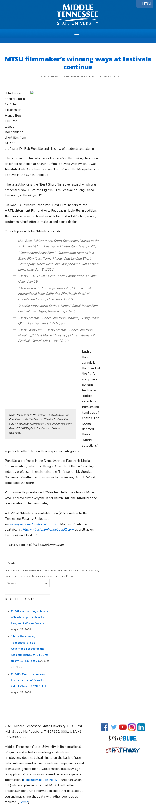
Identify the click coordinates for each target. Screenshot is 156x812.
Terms (23, 802)
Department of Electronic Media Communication (70, 570)
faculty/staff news (15, 576)
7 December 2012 (75, 76)
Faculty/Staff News (105, 76)
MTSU (146, 4)
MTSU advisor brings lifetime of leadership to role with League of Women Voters (30, 617)
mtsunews (51, 76)
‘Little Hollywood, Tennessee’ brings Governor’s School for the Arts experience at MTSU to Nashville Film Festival (29, 649)
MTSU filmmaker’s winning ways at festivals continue (78, 63)
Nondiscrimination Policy (40, 780)
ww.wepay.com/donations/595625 (33, 524)
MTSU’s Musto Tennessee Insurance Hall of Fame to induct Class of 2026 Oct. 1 (28, 680)
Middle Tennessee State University (45, 576)
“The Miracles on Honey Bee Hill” (23, 570)
